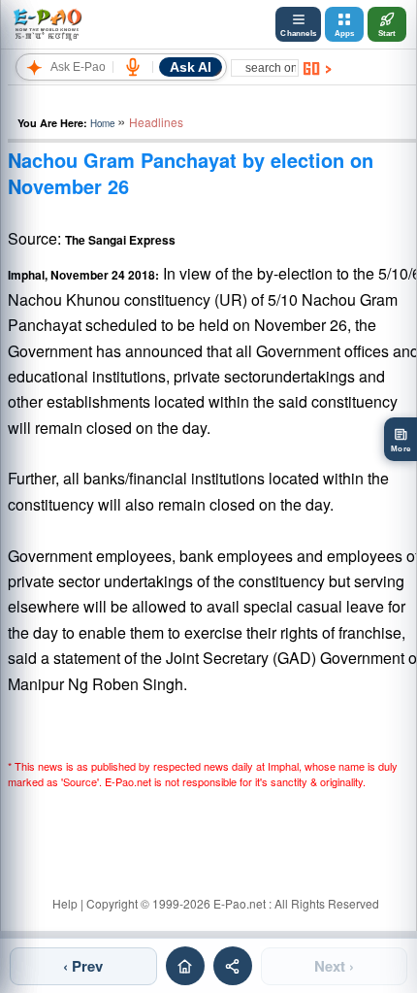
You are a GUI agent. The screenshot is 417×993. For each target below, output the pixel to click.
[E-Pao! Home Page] (47, 24)
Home (102, 123)
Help (65, 903)
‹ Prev (83, 965)
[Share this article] (232, 965)
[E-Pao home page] (185, 965)
